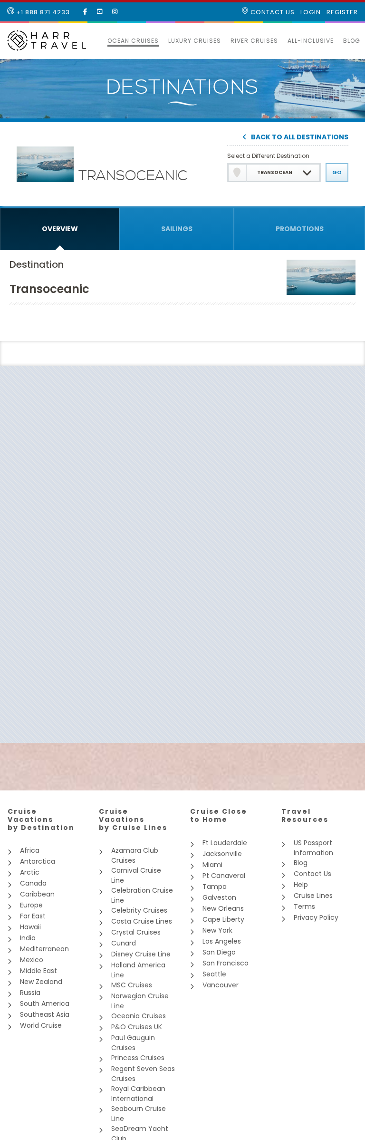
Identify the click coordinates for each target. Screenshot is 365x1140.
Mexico (31, 960)
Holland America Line (138, 970)
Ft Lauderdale (224, 843)
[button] (98, 41)
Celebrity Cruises (139, 910)
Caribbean (37, 894)
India (28, 938)
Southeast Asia (44, 1014)
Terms (304, 906)
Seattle (214, 974)
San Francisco (225, 963)
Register (342, 12)
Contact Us (272, 12)
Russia (30, 992)
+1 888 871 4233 (42, 12)
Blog (351, 41)
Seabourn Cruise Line (138, 1113)
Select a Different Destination (268, 156)
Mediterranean (44, 949)
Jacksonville (222, 853)
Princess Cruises (137, 1057)
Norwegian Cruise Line (140, 1001)
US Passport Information (313, 847)
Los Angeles (221, 941)
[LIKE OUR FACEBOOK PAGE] (85, 12)
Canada (33, 883)
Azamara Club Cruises (134, 855)
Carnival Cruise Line (136, 875)
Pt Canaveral (223, 875)
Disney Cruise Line (141, 954)
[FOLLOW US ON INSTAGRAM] (115, 12)
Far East (33, 916)
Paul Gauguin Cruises (133, 1042)
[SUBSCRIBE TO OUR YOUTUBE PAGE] (100, 12)
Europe (31, 905)
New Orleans (223, 908)
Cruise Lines (313, 895)
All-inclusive (311, 41)
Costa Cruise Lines (141, 921)
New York (217, 930)
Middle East (38, 970)
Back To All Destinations (299, 138)
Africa (29, 850)
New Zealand (41, 981)
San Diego (219, 952)
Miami (212, 864)
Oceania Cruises (138, 1016)
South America (44, 1003)
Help (301, 884)
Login (310, 12)
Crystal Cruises (136, 932)
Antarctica (37, 861)
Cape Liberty (223, 919)
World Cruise (41, 1025)
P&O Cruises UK (136, 1027)
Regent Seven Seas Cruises (143, 1073)
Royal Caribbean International (138, 1093)
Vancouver (220, 985)
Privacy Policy (316, 917)
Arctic (29, 872)
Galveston (219, 897)
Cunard (123, 943)
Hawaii (30, 927)
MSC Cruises (131, 985)
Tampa (214, 886)
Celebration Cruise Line (142, 895)
